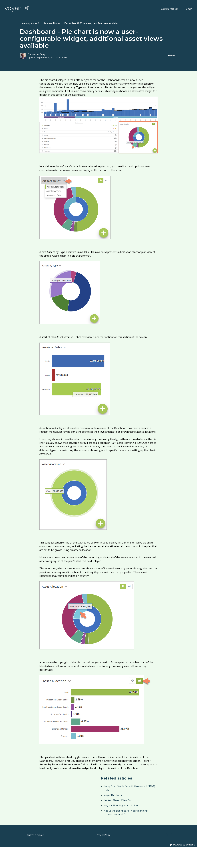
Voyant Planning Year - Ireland (121, 805)
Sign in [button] (189, 8)
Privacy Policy (103, 834)
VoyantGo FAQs (113, 795)
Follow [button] (171, 55)
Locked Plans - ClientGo (117, 800)
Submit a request (169, 8)
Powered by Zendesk (184, 844)
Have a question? (29, 23)
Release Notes (52, 23)
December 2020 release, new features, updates (91, 23)
